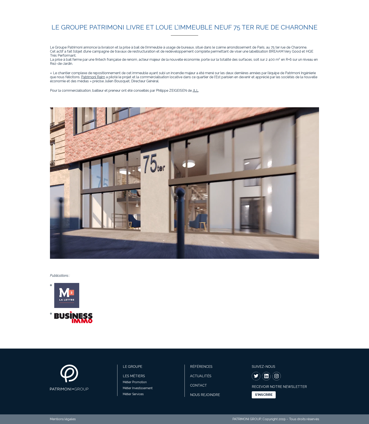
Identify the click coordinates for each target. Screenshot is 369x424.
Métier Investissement (137, 388)
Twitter (256, 376)
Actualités (200, 376)
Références (201, 367)
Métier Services (133, 394)
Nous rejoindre (205, 395)
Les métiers (134, 376)
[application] (184, 183)
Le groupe (132, 367)
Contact (198, 385)
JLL (195, 90)
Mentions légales (63, 419)
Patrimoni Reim (93, 77)
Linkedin (266, 376)
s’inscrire (263, 395)
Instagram (276, 376)
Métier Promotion (135, 382)
